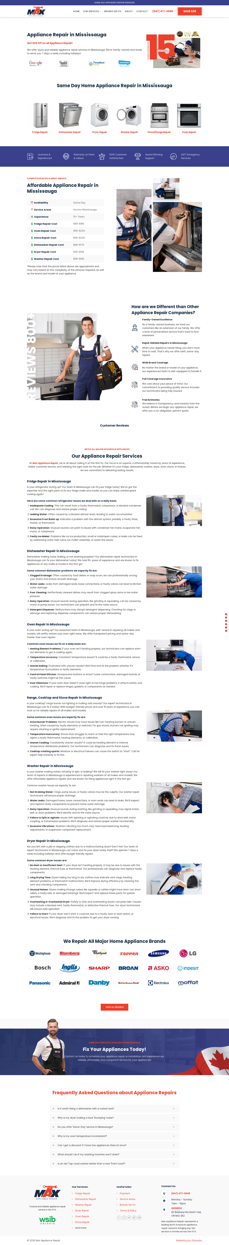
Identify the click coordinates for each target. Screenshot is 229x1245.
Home (76, 11)
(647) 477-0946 (162, 11)
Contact (142, 11)
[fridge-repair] (226, 614)
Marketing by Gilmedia (189, 1240)
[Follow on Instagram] (124, 1217)
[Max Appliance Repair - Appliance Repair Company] (39, 11)
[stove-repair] (226, 624)
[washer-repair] (226, 627)
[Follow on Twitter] (129, 1217)
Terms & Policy (128, 1210)
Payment (125, 1193)
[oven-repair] (226, 621)
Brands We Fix (112, 11)
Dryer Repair (99, 132)
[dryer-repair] (226, 631)
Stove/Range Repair (159, 132)
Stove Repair (82, 1222)
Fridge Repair (40, 132)
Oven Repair (189, 132)
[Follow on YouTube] (139, 1217)
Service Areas (127, 1199)
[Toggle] (174, 1108)
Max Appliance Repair (45, 463)
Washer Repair (129, 132)
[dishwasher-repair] (226, 618)
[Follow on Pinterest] (134, 1217)
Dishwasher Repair (70, 132)
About (129, 11)
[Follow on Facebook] (119, 1217)
